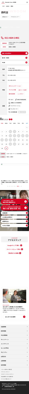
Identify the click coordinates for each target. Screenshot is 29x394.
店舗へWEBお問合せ (6, 53)
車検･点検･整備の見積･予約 (12, 208)
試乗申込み (5, 221)
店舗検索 (7, 6)
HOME (3, 6)
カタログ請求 (6, 225)
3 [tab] (11, 186)
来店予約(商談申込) (9, 201)
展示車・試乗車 (5, 58)
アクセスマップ (14, 17)
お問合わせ (4, 17)
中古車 (3, 62)
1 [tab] (8, 186)
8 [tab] (19, 186)
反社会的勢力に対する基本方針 (7, 376)
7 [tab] (18, 186)
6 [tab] (16, 186)
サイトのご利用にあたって (6, 379)
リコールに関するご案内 (6, 369)
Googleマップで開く (13, 245)
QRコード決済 (22, 90)
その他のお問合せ (7, 217)
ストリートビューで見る (13, 249)
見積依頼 (4, 213)
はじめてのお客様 (10, 317)
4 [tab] (13, 186)
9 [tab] (21, 186)
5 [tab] (14, 186)
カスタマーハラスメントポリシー (7, 374)
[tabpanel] (14, 174)
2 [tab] (9, 186)
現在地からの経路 (13, 253)
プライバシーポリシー (5, 371)
